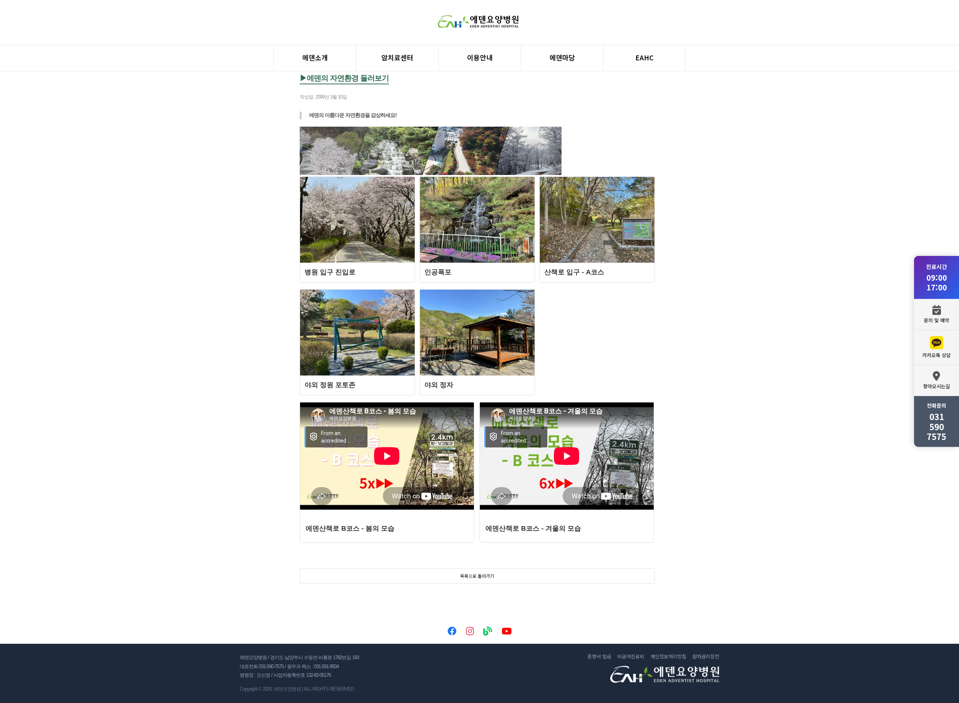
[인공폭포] (477, 260)
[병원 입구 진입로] (357, 260)
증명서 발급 (599, 656)
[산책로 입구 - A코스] (597, 260)
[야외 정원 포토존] (357, 373)
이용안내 (480, 57)
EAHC (644, 57)
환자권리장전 (705, 656)
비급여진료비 (630, 656)
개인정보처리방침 (668, 656)
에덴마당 (562, 57)
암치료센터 (397, 57)
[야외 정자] (477, 373)
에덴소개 (315, 57)
